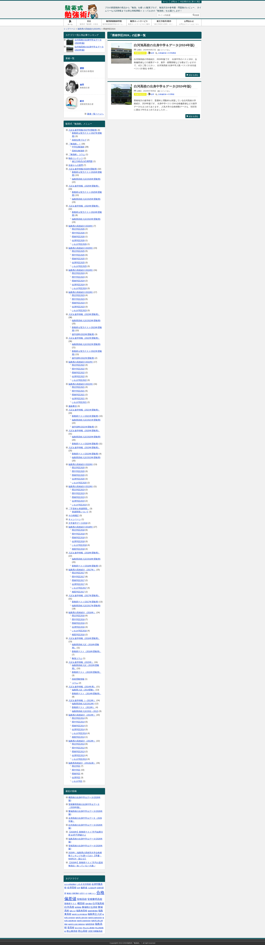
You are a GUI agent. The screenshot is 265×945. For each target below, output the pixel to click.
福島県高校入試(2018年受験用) (86, 559)
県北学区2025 (78, 251)
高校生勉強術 (78, 151)
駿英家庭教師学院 (114, 22)
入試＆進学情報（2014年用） (82, 686)
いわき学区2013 (79, 759)
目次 (89, 22)
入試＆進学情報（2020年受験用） (84, 430)
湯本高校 (88, 904)
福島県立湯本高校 (81, 917)
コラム (75, 683)
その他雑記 (73, 515)
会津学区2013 (78, 755)
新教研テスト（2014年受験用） (86, 693)
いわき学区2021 (79, 402)
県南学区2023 (78, 303)
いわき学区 (77, 781)
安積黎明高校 (94, 899)
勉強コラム (77, 658)
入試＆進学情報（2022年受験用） (84, 338)
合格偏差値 (162, 53)
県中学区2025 (78, 255)
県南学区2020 (78, 475)
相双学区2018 (78, 549)
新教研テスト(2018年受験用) (85, 566)
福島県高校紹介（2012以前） (82, 763)
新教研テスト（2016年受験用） (86, 651)
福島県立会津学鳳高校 (79, 914)
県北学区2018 (78, 530)
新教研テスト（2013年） (83, 707)
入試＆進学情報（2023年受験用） (84, 314)
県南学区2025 (78, 258)
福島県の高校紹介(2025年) (80, 248)
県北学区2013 (78, 744)
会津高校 (71, 887)
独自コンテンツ (75, 158)
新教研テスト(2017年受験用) (85, 602)
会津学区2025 (78, 262)
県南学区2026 (78, 236)
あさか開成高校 (70, 884)
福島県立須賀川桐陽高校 (76, 924)
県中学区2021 (78, 391)
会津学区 (76, 777)
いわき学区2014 (79, 733)
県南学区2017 (78, 580)
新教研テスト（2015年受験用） (86, 672)
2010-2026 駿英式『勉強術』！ (130, 943)
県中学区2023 (78, 299)
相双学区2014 (78, 737)
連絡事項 (72, 406)
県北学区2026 (78, 229)
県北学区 (76, 766)
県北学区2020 (78, 467)
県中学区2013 (78, 748)
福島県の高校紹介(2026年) (80, 226)
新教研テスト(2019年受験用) (85, 454)
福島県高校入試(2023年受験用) (86, 320)
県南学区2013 (78, 751)
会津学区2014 (78, 729)
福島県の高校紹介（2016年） (82, 612)
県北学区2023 (78, 295)
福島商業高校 (93, 911)
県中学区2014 (78, 722)
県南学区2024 (78, 281)
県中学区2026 (78, 233)
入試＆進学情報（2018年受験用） (84, 553)
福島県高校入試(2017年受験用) (86, 605)
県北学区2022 (78, 365)
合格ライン (92, 893)
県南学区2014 (78, 726)
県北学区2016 (78, 615)
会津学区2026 (78, 240)
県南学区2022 (78, 372)
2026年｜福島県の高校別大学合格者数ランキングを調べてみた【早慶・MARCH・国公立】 (85, 855)
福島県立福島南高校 (95, 917)
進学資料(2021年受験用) (83, 427)
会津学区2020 (78, 479)
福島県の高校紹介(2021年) (80, 384)
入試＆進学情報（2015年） (81, 662)
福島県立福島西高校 (84, 921)
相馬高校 (78, 907)
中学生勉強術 (78, 147)
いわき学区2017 (79, 588)
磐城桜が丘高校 (89, 907)
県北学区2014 (78, 718)
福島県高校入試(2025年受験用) (86, 199)
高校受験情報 (78, 679)
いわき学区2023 (79, 310)
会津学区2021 (78, 398)
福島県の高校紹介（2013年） (82, 741)
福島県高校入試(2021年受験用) (86, 420)
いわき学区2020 (79, 483)
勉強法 (69, 893)
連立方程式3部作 (164, 22)
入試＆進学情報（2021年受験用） (84, 410)
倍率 (78, 888)
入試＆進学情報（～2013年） (82, 700)
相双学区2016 (78, 634)
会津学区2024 (78, 284)
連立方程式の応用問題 (82, 161)
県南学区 (76, 773)
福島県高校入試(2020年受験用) (86, 437)
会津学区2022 (78, 376)
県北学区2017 (78, 573)
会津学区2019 (78, 501)
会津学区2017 (78, 584)
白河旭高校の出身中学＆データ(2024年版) (164, 45)
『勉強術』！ (74, 144)
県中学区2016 (78, 619)
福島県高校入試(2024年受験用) (86, 219)
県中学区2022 (78, 369)
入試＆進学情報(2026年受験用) (82, 169)
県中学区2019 (78, 493)
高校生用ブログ (79, 140)
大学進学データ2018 (77, 523)
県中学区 (76, 770)
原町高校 (75, 893)
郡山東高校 (72, 931)
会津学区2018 (78, 541)
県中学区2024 (78, 277)
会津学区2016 (78, 627)
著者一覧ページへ (95, 114)
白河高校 (171, 94)
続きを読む (194, 75)
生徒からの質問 (75, 165)
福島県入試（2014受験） (83, 690)
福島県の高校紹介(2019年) (80, 486)
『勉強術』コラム (76, 154)
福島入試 (73, 911)
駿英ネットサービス (139, 22)
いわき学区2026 (79, 244)
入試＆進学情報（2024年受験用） (84, 206)
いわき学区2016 (79, 631)
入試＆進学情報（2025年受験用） (84, 186)
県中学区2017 (78, 576)
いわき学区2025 (79, 266)
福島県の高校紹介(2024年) (80, 270)
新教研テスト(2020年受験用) (85, 443)
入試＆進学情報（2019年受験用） (84, 447)
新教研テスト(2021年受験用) (85, 416)
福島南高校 (81, 911)
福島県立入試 (95, 914)
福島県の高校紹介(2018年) (80, 527)
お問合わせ (189, 22)
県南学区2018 (78, 537)
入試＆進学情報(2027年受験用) (82, 130)
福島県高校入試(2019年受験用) (86, 457)
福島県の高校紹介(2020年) (80, 464)
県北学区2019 (78, 489)
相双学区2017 (78, 592)
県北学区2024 (78, 273)
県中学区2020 (78, 471)
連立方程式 (79, 928)
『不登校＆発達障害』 (78, 508)
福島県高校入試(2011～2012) (85, 711)
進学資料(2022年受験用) (83, 358)
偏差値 (84, 887)
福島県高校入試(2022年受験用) (86, 344)
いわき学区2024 (79, 288)
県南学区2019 (78, 497)
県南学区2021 (78, 394)
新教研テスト (70, 903)
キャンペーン (74, 519)
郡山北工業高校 (89, 928)
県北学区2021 (78, 387)
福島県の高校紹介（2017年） (82, 570)
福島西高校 (89, 924)
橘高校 (81, 903)
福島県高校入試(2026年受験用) (86, 179)
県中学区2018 (78, 534)
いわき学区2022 (79, 380)
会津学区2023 (78, 307)
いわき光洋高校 (83, 884)
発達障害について (80, 512)
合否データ (83, 893)
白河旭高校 (172, 53)
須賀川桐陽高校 (95, 931)
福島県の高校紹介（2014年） (82, 715)
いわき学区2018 (79, 545)
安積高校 (82, 899)
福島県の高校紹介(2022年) (80, 362)
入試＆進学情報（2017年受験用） (84, 595)
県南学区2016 (78, 623)
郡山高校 (83, 931)
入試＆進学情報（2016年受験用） (84, 638)
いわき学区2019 (79, 505)
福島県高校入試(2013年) (83, 703)
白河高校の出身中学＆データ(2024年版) (162, 86)
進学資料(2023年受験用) (83, 334)
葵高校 (70, 927)
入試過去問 (92, 888)
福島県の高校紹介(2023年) (80, 292)
